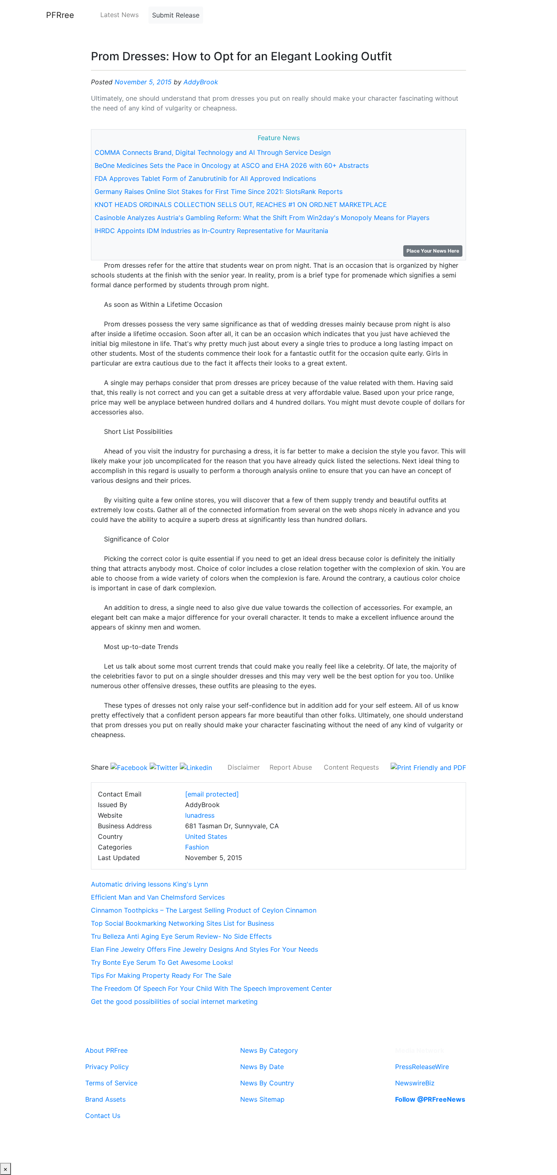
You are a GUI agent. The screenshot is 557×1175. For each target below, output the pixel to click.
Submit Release (175, 15)
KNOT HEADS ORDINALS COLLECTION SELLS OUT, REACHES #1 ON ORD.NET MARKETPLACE (241, 204)
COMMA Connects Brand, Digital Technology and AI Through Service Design (213, 152)
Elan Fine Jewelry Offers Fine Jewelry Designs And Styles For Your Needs (204, 949)
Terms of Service (111, 1083)
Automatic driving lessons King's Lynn (149, 884)
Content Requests (351, 767)
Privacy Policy (107, 1067)
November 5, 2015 (143, 82)
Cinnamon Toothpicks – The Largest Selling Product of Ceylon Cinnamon (203, 910)
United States (206, 836)
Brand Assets (105, 1099)
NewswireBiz (415, 1083)
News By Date (262, 1067)
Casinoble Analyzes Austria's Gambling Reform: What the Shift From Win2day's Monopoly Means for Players (262, 217)
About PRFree (106, 1050)
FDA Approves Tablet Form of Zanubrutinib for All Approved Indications (205, 178)
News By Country (267, 1083)
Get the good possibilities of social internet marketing (174, 1001)
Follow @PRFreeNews (430, 1099)
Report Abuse (291, 767)
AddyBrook (200, 82)
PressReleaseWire (422, 1067)
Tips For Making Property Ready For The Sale (161, 975)
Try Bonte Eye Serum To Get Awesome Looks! (162, 962)
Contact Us (102, 1115)
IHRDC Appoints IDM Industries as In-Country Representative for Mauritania (211, 231)
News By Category (269, 1050)
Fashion (197, 847)
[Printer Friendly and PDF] (428, 767)
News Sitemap (262, 1099)
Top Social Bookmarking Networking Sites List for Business (182, 923)
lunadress (199, 815)
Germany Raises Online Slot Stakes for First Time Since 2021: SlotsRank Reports (219, 191)
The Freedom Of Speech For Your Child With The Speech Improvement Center (211, 988)
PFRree (60, 15)
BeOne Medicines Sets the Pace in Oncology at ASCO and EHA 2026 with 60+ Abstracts (232, 165)
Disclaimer (244, 767)
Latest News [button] (119, 15)
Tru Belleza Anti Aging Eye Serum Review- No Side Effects (181, 936)
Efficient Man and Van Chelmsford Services (158, 897)
